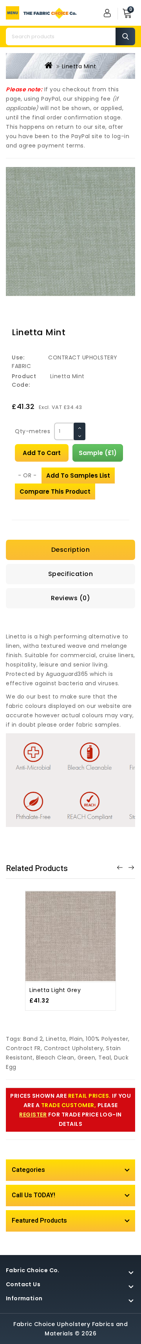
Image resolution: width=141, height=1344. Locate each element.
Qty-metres (32, 431)
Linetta (56, 1039)
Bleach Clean (55, 1057)
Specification (70, 573)
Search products (125, 36)
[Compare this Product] (62, 944)
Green (87, 1057)
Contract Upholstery (73, 1048)
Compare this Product (55, 491)
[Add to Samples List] (79, 944)
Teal (104, 1057)
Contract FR (23, 1048)
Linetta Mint (79, 66)
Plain (76, 1039)
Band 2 (33, 1039)
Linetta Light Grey (55, 990)
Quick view (79, 927)
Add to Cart (42, 453)
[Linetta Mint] (70, 231)
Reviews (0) (70, 598)
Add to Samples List (78, 475)
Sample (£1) (98, 453)
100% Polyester (107, 1039)
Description (70, 549)
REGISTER (33, 1114)
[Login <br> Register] (108, 13)
